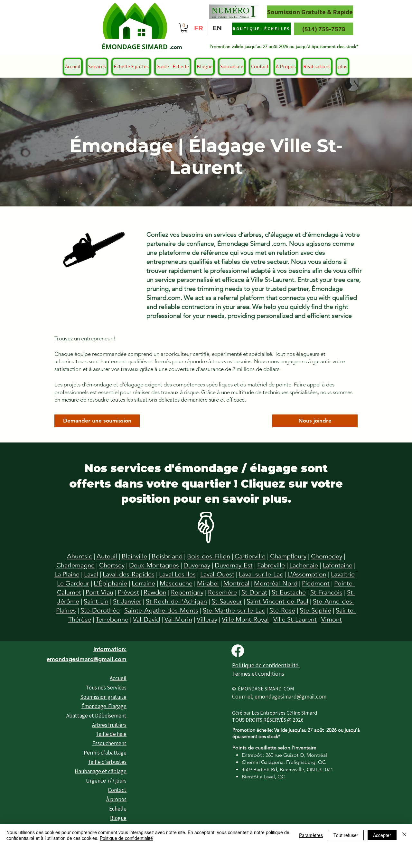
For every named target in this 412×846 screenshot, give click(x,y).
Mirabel (208, 583)
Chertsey (112, 565)
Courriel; (243, 696)
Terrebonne (112, 619)
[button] (184, 28)
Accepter (382, 835)
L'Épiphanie (110, 583)
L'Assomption (306, 574)
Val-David (146, 619)
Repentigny (187, 592)
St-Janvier (127, 601)
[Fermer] (404, 835)
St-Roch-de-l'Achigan (176, 601)
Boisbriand (167, 556)
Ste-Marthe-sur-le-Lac (234, 610)
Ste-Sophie (315, 610)
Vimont (331, 619)
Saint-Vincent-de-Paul (277, 601)
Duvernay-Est (234, 565)
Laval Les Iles (177, 574)
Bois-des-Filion (208, 556)
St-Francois (326, 592)
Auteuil (107, 556)
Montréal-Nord (275, 583)
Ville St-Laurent (295, 619)
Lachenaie (303, 565)
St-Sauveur (226, 601)
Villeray (207, 619)
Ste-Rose (282, 610)
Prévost (128, 592)
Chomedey (326, 556)
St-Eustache (289, 592)
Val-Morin (178, 619)
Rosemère (222, 592)
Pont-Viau (99, 592)
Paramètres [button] (311, 835)
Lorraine (143, 583)
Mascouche (176, 583)
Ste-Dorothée (100, 610)
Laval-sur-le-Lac (261, 574)
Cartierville (250, 556)
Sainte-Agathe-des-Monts (161, 610)
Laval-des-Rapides (128, 574)
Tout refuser (345, 835)
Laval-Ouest (217, 574)
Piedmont (316, 583)
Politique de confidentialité (126, 838)
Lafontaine (337, 565)
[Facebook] (237, 650)
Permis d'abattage (105, 752)
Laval (91, 574)
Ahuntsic (79, 556)
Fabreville (271, 565)
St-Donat (254, 592)
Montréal (236, 583)
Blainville (134, 556)
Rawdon (155, 592)
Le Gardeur (73, 583)
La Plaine (67, 574)
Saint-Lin (96, 601)
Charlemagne (75, 565)
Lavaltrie (343, 574)
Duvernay (196, 565)
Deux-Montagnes (154, 565)
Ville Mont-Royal (245, 619)
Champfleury (288, 556)
